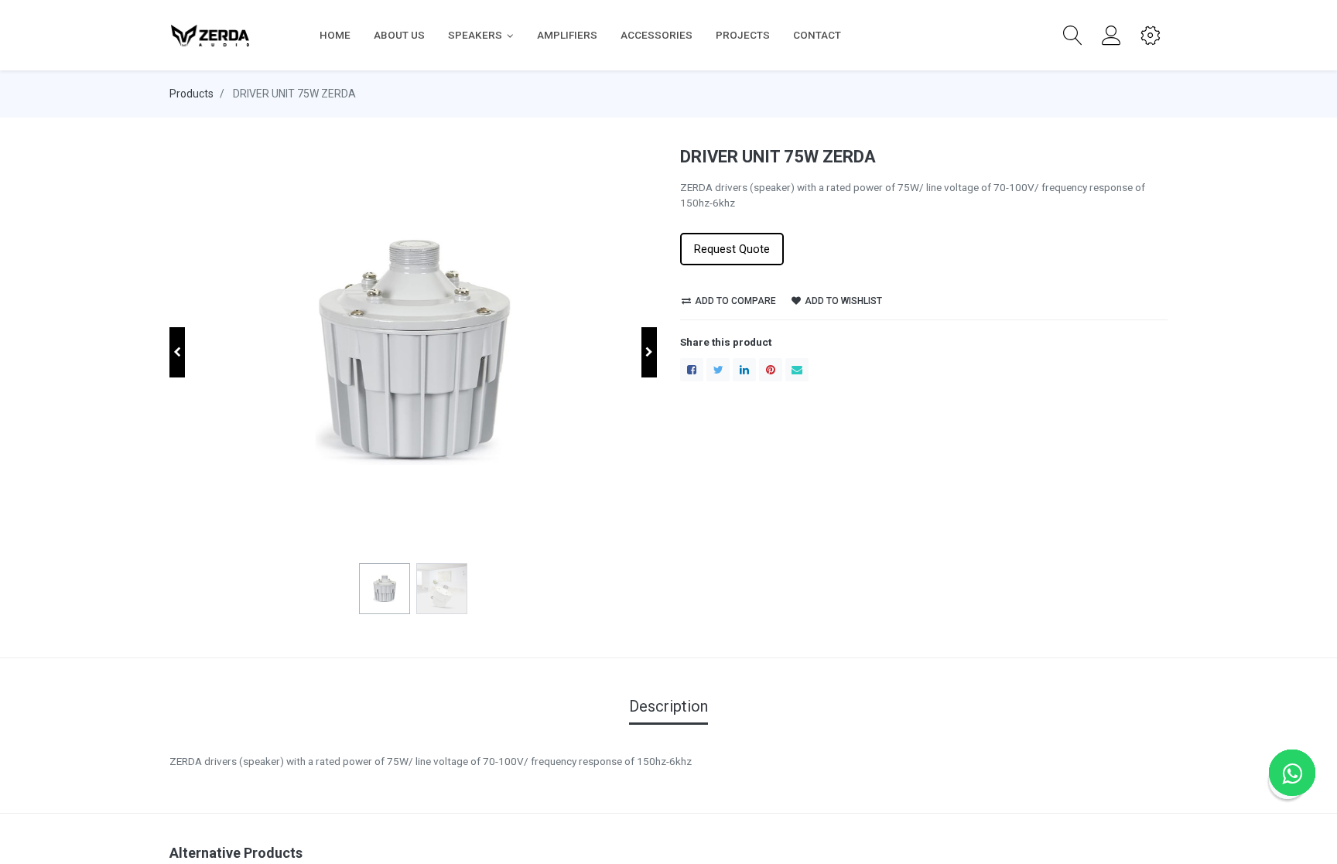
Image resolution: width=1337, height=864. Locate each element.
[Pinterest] (770, 369)
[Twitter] (718, 369)
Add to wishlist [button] (842, 300)
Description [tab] (668, 706)
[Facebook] (691, 369)
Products (191, 93)
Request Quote (732, 249)
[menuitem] (335, 34)
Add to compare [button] (734, 300)
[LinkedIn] (744, 369)
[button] (1072, 35)
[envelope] (797, 369)
